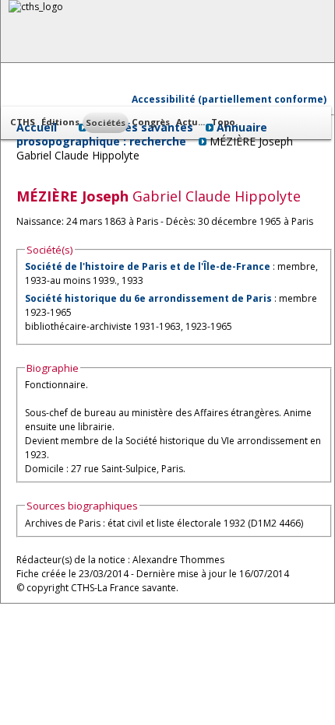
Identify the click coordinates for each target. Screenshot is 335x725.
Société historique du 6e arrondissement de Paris (148, 298)
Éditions (60, 122)
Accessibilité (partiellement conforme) (229, 99)
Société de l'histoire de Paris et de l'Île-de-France (147, 266)
